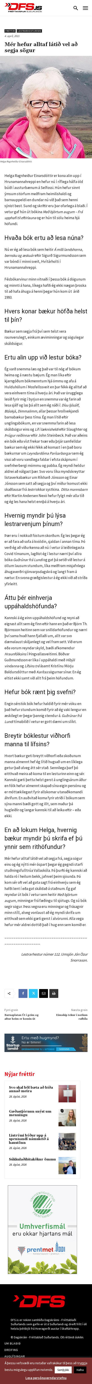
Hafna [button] (80, 1370)
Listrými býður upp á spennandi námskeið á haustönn (29, 1139)
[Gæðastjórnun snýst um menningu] (67, 1117)
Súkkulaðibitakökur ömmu (32, 1159)
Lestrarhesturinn (29, 30)
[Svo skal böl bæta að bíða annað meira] (67, 1093)
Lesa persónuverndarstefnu (46, 1378)
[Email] (43, 993)
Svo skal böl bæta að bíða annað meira (31, 1089)
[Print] (53, 993)
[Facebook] (23, 993)
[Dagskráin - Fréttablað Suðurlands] (23, 7)
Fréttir (10, 30)
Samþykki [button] (63, 1370)
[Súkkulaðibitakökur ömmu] (67, 1165)
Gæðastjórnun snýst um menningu (30, 1113)
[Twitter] (33, 993)
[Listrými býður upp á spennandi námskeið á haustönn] (67, 1141)
